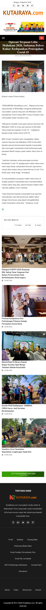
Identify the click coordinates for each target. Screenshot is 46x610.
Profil (11, 540)
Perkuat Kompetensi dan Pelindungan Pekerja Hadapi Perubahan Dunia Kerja (14, 321)
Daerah (38, 590)
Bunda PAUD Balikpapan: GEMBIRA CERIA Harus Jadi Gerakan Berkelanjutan (17, 408)
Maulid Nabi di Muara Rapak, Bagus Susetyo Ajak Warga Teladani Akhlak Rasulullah (14, 365)
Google (39, 225)
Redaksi (20, 540)
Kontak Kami (36, 565)
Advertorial (27, 590)
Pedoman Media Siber (23, 546)
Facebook (18, 225)
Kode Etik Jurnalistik (23, 559)
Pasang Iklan (32, 540)
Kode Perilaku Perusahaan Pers (23, 552)
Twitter (29, 225)
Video (16, 590)
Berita (7, 590)
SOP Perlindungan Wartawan (15, 565)
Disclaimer (23, 571)
